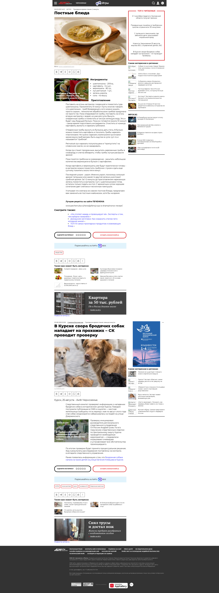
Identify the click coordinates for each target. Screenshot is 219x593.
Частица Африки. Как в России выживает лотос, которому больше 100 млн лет (150, 90)
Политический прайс (77, 553)
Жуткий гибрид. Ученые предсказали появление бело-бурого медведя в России (151, 411)
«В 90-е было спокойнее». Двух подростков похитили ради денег (150, 74)
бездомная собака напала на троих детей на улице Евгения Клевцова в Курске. (95, 458)
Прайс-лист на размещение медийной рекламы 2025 (140, 551)
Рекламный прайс (75, 549)
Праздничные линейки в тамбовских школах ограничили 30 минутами (146, 26)
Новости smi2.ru (61, 315)
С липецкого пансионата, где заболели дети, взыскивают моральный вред (146, 35)
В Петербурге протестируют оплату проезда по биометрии (150, 118)
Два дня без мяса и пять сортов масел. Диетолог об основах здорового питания (111, 278)
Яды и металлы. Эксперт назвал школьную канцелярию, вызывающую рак (149, 396)
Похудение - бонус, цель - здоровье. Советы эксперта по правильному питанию (75, 278)
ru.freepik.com (59, 388)
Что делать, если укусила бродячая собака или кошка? (74, 511)
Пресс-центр (128, 549)
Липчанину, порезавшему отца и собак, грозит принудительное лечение (75, 504)
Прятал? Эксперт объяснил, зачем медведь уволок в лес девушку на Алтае (150, 381)
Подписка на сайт (114, 549)
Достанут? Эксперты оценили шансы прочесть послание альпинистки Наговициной (151, 98)
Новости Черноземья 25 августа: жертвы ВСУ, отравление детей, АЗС (146, 44)
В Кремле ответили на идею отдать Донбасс (149, 133)
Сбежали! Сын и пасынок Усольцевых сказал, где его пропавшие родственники (151, 389)
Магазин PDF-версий (109, 551)
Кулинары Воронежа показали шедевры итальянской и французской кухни (111, 270)
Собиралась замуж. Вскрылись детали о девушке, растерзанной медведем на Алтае (150, 83)
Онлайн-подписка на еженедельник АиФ (84, 551)
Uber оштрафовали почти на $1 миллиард (148, 148)
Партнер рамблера (101, 584)
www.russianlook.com (66, 66)
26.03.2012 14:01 (59, 9)
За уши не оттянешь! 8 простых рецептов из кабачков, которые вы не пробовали (151, 105)
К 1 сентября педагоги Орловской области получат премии (146, 17)
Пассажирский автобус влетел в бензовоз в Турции (148, 125)
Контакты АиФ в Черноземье (95, 549)
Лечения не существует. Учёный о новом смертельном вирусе (150, 373)
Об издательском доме (143, 549)
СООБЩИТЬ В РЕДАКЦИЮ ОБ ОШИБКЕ (99, 553)
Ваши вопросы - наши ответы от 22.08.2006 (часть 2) (75, 284)
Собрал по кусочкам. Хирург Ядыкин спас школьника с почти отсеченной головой (151, 68)
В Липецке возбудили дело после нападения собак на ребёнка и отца (112, 504)
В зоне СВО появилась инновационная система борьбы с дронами (149, 141)
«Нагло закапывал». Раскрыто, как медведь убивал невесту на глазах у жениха (151, 404)
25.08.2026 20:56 (60, 322)
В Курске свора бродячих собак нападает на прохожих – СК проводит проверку (146, 54)
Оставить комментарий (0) (109, 235)
